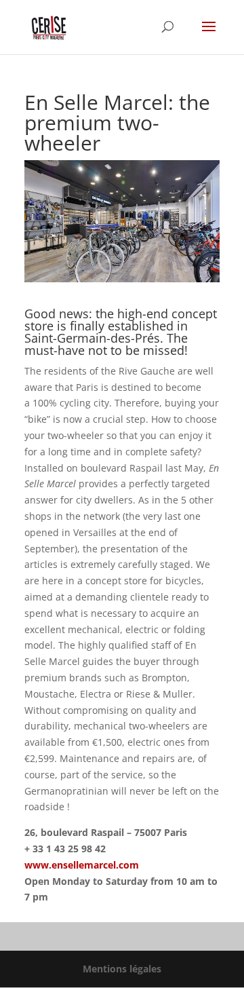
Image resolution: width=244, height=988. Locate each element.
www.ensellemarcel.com (81, 864)
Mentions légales (122, 968)
